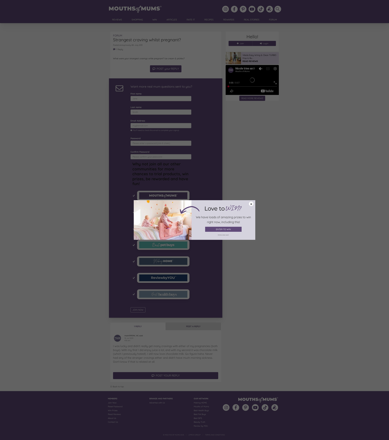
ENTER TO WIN (223, 229)
